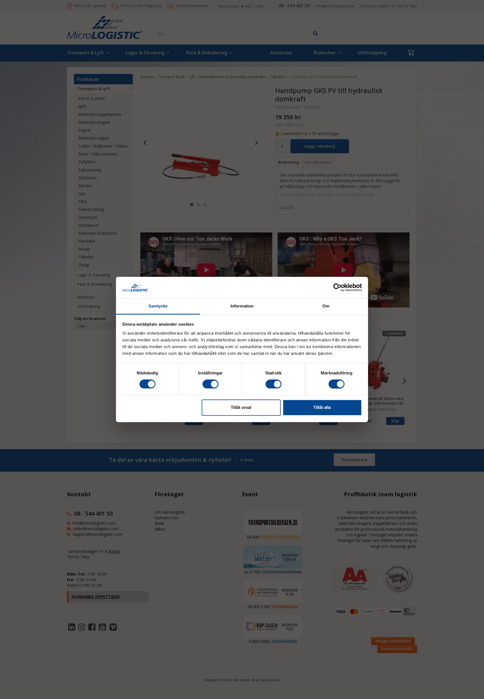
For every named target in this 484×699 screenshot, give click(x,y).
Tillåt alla (322, 407)
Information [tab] (242, 306)
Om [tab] (325, 306)
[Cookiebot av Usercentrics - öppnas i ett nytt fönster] (337, 287)
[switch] (210, 384)
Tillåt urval (241, 407)
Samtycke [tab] (158, 306)
